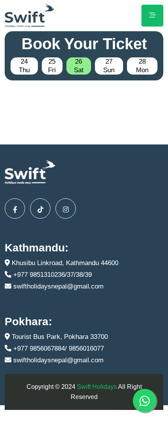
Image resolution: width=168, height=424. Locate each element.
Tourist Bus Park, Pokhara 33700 (59, 336)
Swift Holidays (97, 386)
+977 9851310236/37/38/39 (51, 274)
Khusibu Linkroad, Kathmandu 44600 (64, 263)
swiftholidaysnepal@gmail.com (57, 286)
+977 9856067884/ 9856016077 (57, 348)
